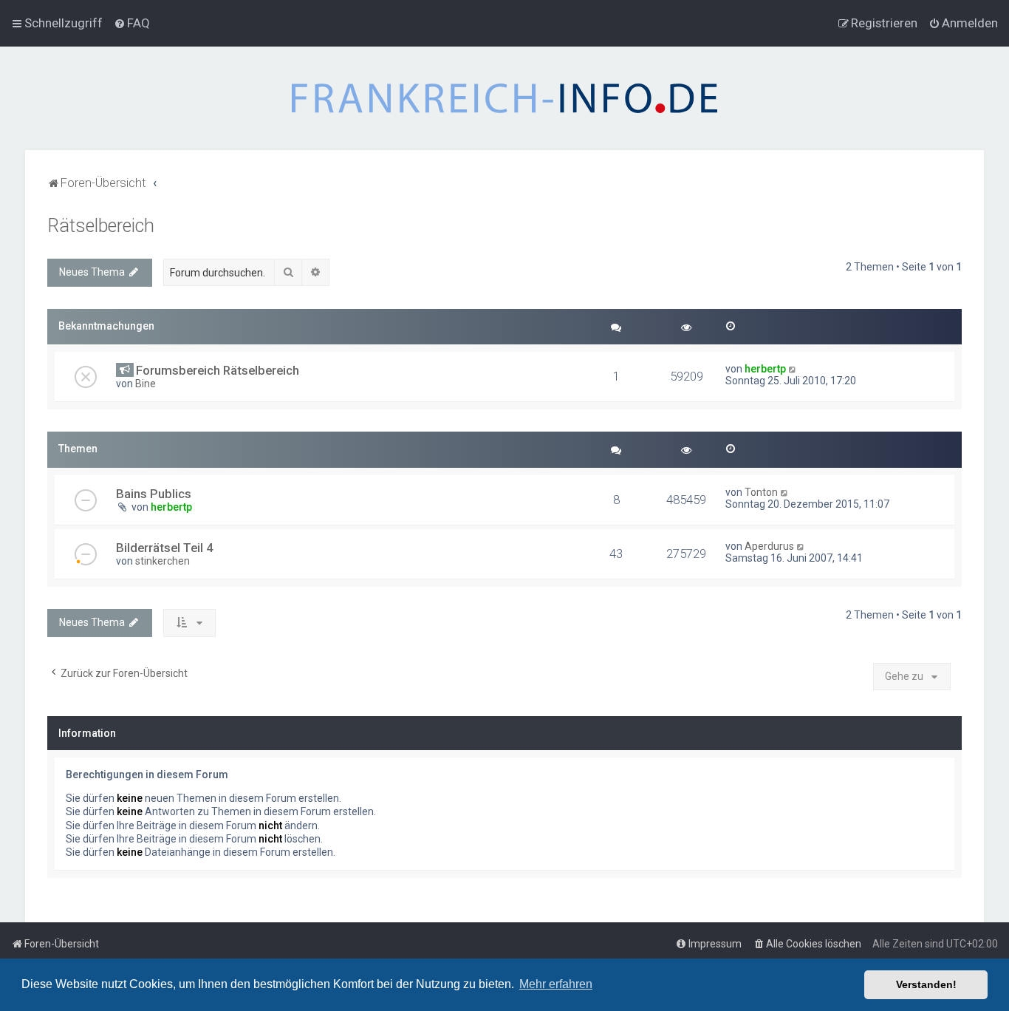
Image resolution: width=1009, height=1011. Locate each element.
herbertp (765, 369)
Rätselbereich (100, 225)
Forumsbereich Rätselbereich (217, 370)
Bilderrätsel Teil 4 (164, 547)
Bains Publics (153, 493)
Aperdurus (769, 546)
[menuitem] (132, 23)
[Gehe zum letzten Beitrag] (793, 369)
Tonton (761, 492)
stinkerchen (162, 561)
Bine (145, 383)
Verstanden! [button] (926, 984)
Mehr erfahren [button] (555, 984)
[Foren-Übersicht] (504, 98)
